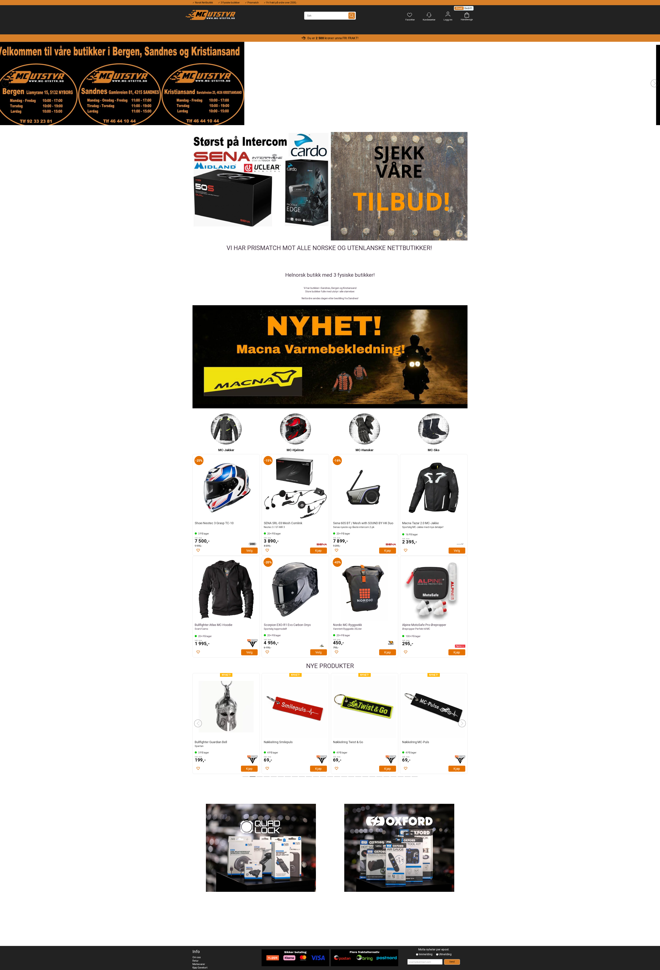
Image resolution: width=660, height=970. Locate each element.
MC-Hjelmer (295, 450)
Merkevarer (198, 964)
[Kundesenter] (429, 15)
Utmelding (445, 954)
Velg (249, 550)
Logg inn (448, 15)
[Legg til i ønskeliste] (198, 550)
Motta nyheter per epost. (433, 949)
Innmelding (426, 954)
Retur (195, 960)
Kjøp (318, 550)
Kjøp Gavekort (199, 967)
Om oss (196, 957)
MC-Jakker (226, 450)
